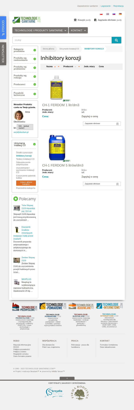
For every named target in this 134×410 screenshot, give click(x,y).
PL (101, 14)
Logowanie (106, 6)
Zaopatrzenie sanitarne (87, 6)
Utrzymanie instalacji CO (69, 49)
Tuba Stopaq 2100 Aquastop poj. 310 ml (28, 208)
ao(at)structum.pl (21, 132)
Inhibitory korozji (24, 156)
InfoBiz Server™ (58, 371)
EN (107, 14)
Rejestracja (118, 6)
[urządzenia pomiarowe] (53, 308)
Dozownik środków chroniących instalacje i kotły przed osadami (23, 233)
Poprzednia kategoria (25, 188)
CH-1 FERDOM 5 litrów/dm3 (62, 165)
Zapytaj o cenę (90, 116)
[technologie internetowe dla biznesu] (109, 308)
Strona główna (48, 49)
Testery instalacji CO (25, 159)
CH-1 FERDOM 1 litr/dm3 (60, 105)
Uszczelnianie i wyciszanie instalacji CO (25, 170)
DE (120, 14)
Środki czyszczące (24, 152)
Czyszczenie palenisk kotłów (25, 177)
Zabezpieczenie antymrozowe (23, 163)
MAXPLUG (26, 279)
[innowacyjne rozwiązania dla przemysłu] (24, 310)
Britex (84, 110)
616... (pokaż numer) (24, 127)
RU (114, 14)
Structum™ (34, 371)
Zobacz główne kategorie (26, 183)
